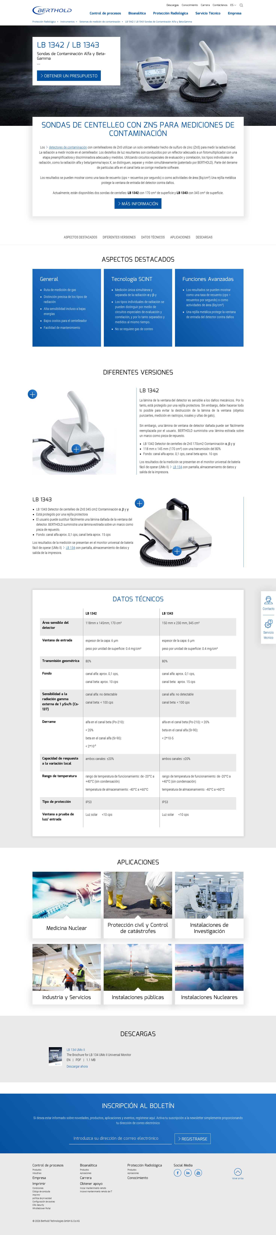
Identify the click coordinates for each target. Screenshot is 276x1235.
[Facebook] (177, 1173)
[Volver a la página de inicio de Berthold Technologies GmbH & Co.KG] (52, 10)
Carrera (205, 5)
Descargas (173, 5)
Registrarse (194, 1139)
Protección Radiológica (44, 22)
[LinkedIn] (188, 1173)
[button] (241, 5)
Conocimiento (190, 5)
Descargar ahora (77, 1066)
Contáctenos (220, 5)
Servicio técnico (268, 635)
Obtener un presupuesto (70, 76)
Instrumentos (67, 22)
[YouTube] (198, 1173)
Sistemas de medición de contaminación (99, 22)
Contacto (268, 609)
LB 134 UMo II (76, 1050)
